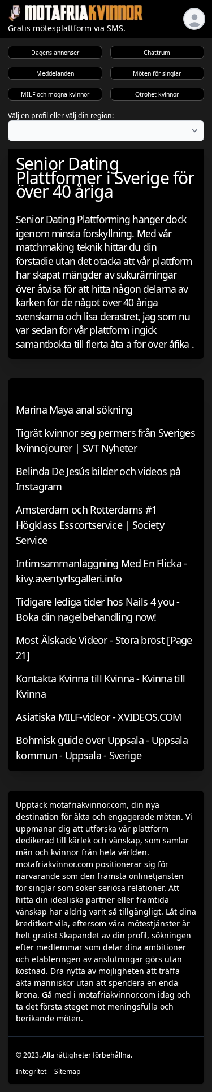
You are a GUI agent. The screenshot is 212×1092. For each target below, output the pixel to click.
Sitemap (67, 1071)
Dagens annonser (55, 52)
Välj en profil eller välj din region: (61, 115)
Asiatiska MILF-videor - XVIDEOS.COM (98, 717)
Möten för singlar (157, 73)
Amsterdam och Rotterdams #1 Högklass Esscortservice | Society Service (90, 525)
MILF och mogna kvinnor (55, 94)
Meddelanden (55, 73)
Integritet (31, 1071)
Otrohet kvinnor (157, 94)
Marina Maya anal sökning (74, 409)
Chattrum (157, 52)
